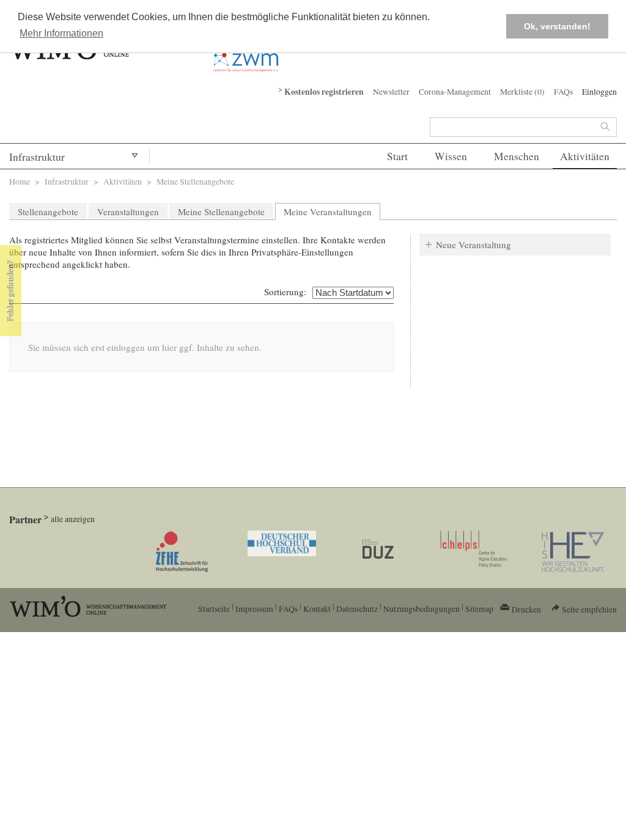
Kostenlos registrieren (324, 92)
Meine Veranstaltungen (332, 211)
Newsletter (391, 91)
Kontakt (317, 608)
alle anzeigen (73, 518)
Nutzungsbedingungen (421, 608)
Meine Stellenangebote (221, 211)
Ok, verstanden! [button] (557, 26)
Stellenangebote (48, 211)
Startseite (214, 608)
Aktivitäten (584, 156)
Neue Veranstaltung (473, 244)
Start (397, 156)
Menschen (516, 156)
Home (19, 181)
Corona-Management (455, 91)
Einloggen (599, 91)
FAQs (563, 91)
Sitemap (479, 608)
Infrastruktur (37, 157)
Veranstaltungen (128, 211)
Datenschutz (357, 608)
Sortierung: (285, 291)
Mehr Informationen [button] (61, 33)
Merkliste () (522, 91)
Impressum (254, 608)
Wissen (451, 156)
